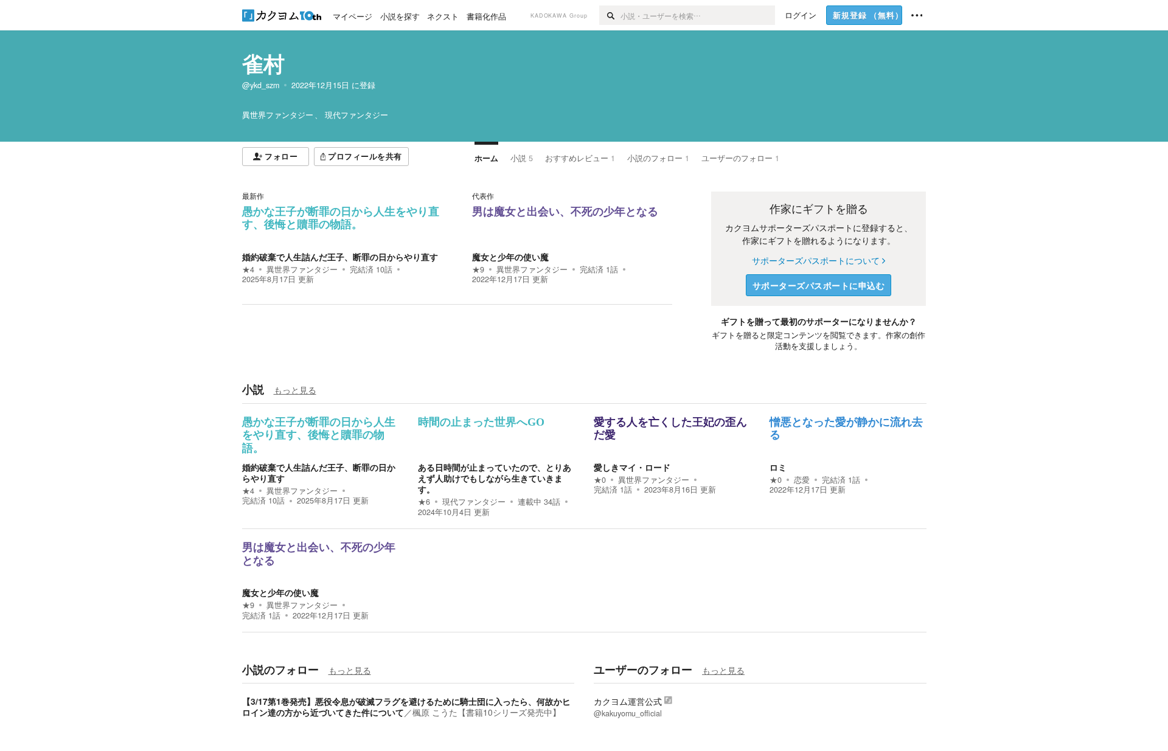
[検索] (609, 15)
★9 (478, 269)
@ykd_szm (260, 85)
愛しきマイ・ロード (632, 467)
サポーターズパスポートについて (816, 260)
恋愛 (802, 479)
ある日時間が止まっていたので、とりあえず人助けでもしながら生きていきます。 (494, 478)
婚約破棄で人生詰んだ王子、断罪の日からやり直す (340, 257)
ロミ (778, 467)
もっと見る (295, 390)
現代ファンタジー (474, 501)
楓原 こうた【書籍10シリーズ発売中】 (486, 712)
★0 (600, 480)
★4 (248, 269)
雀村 (263, 63)
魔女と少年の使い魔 (510, 257)
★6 (424, 502)
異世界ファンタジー (302, 269)
